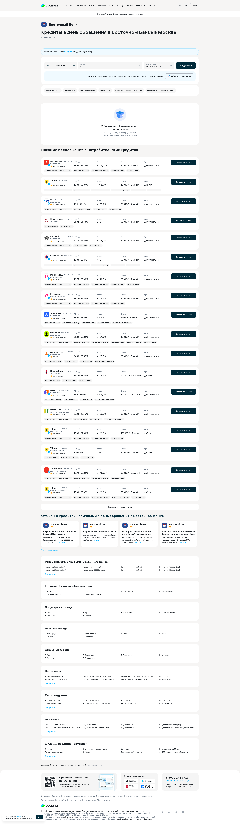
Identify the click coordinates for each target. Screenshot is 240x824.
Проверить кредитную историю (97, 676)
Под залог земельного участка (96, 728)
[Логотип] (49, 805)
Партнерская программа (72, 796)
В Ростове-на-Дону (53, 594)
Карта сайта (60, 800)
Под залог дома (127, 728)
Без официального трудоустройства (98, 679)
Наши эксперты (74, 800)
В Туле (47, 655)
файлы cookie (68, 817)
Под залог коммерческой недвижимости (176, 728)
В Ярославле (126, 655)
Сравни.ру (45, 765)
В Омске (162, 634)
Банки (55, 765)
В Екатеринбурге (128, 591)
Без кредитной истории (131, 752)
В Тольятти (49, 658)
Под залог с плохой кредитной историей (62, 728)
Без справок (164, 700)
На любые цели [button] (133, 171)
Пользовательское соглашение (109, 796)
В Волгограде (50, 634)
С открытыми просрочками (95, 749)
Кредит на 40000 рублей (131, 570)
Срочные (125, 749)
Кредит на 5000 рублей (55, 567)
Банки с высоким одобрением (134, 679)
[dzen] (183, 812)
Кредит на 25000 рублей (55, 570)
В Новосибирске (166, 591)
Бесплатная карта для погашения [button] (58, 171)
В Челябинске (127, 612)
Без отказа (163, 676)
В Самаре (49, 612)
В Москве (49, 591)
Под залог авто (89, 725)
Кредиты (81, 765)
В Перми (125, 634)
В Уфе (85, 612)
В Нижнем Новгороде (92, 594)
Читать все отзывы (49, 550)
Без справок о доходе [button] (100, 171)
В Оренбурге (88, 655)
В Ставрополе (89, 658)
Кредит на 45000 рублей (169, 570)
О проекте (45, 796)
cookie (19, 816)
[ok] (176, 812)
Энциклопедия (47, 800)
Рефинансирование (91, 700)
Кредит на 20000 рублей (169, 567)
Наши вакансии (89, 800)
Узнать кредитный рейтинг (57, 679)
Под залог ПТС (127, 725)
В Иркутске (164, 655)
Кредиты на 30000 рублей (94, 570)
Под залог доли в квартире (170, 725)
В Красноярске (89, 634)
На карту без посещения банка (96, 703)
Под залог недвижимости (56, 725)
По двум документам (54, 752)
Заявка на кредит (52, 700)
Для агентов (89, 796)
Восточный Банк (59, 524)
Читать (62, 542)
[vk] (169, 812)
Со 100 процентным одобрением (173, 752)
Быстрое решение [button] (134, 342)
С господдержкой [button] (51, 457)
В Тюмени (49, 637)
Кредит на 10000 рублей (93, 567)
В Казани (87, 615)
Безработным (165, 679)
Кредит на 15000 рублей (131, 567)
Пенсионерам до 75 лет (169, 749)
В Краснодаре (89, 591)
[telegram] (162, 812)
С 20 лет (86, 752)
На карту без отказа (167, 703)
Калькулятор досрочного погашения (137, 676)
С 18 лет (48, 749)
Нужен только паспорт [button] (100, 190)
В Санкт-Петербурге (168, 612)
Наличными (126, 700)
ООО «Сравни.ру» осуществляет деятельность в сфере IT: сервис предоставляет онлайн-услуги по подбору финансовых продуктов (89, 811)
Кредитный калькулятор (55, 676)
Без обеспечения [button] (118, 171)
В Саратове (88, 637)
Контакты (56, 796)
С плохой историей (53, 703)
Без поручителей (128, 703)
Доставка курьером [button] (81, 171)
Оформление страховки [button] (122, 323)
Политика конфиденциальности (138, 796)
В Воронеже (50, 615)
